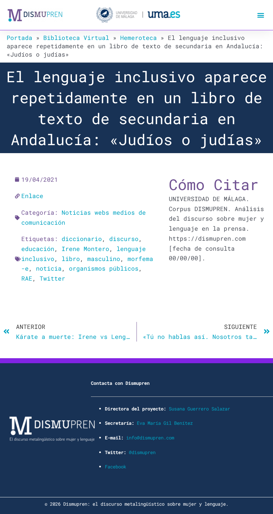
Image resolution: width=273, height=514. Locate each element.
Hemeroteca (138, 38)
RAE (26, 278)
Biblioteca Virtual (76, 38)
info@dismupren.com (150, 437)
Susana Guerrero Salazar (199, 408)
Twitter (52, 278)
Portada (19, 38)
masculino (103, 259)
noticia (49, 268)
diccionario (82, 239)
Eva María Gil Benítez (165, 423)
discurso (123, 239)
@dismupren (142, 452)
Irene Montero (85, 249)
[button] (260, 15)
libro (71, 259)
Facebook (115, 466)
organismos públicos (103, 268)
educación (37, 249)
